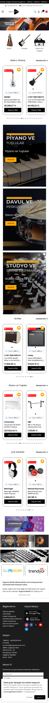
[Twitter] (36, 625)
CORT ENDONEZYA (12, 97)
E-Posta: (6, 643)
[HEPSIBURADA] (12, 571)
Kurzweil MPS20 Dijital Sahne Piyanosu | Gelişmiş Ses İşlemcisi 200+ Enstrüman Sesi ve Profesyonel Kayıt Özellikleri (36, 426)
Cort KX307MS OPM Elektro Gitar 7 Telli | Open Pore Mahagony (12, 101)
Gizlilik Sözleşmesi (9, 616)
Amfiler (17, 318)
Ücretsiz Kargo (32, 70)
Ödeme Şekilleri (9, 611)
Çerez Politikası (8, 626)
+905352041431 (12, 6)
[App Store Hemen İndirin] (34, 619)
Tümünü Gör (41, 60)
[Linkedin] (26, 629)
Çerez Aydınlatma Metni (13, 692)
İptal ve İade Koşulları (10, 623)
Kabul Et (40, 697)
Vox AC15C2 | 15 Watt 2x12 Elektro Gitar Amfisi (12, 359)
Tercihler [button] (29, 697)
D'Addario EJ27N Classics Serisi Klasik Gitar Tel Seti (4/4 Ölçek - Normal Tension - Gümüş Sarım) (35, 492)
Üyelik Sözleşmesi (9, 621)
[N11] (36, 571)
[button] (2, 11)
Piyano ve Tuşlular (18, 385)
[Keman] (24, 24)
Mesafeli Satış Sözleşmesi (12, 619)
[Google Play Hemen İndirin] (34, 612)
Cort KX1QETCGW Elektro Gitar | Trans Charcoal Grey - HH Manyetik (35, 101)
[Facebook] (31, 625)
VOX (6, 355)
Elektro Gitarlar (17, 60)
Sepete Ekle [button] (13, 110)
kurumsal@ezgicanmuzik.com (32, 6)
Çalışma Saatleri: (9, 655)
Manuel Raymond (12, 488)
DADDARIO (32, 488)
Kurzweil (8, 422)
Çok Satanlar (17, 452)
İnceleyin (11, 160)
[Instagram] (26, 625)
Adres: (5, 647)
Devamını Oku (24, 595)
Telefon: (6, 640)
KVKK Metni (7, 614)
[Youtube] (41, 625)
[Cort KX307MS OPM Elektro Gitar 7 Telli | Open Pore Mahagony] (12, 78)
